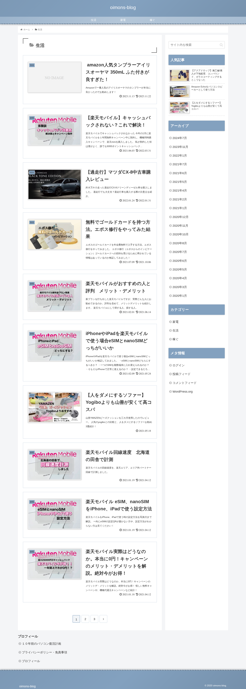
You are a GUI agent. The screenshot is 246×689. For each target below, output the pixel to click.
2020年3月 (180, 287)
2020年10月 (181, 234)
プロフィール (31, 661)
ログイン (179, 365)
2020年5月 (180, 269)
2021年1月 (180, 208)
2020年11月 (180, 225)
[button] (221, 45)
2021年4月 (180, 190)
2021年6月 (180, 173)
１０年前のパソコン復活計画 (41, 643)
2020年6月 (180, 260)
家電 (176, 322)
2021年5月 (180, 181)
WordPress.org (183, 391)
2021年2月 (180, 199)
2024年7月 (180, 138)
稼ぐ (176, 339)
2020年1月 (180, 295)
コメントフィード (185, 383)
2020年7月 (180, 252)
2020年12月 (181, 217)
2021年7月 (180, 164)
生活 (176, 330)
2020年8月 (180, 243)
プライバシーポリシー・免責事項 (44, 652)
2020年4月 (180, 278)
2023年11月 (180, 147)
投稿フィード (182, 374)
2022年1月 (180, 155)
